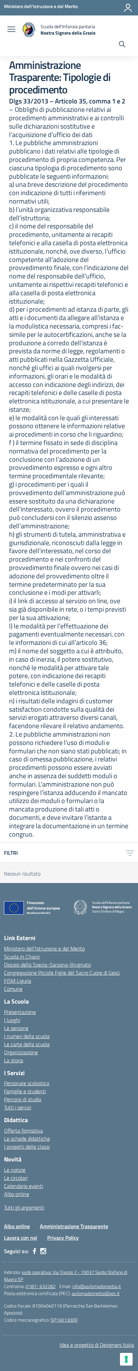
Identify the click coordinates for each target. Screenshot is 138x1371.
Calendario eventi (23, 1186)
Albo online (16, 1194)
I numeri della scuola (27, 1036)
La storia (13, 1060)
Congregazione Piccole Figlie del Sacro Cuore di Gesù (62, 973)
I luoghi (12, 1020)
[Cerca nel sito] (122, 45)
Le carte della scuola (27, 1044)
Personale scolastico (26, 1083)
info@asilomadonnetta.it (96, 1286)
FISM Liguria (17, 981)
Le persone (16, 1028)
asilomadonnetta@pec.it (96, 1293)
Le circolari (15, 1178)
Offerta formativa (23, 1130)
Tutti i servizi (17, 1107)
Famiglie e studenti (25, 1091)
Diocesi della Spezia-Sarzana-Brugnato (47, 965)
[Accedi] (128, 7)
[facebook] (34, 1251)
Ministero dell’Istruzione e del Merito (44, 948)
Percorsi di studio (22, 1099)
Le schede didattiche (27, 1139)
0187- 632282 (41, 1286)
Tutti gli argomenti (24, 1207)
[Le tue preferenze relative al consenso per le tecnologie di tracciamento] (126, 1359)
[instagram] (43, 1251)
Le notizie (14, 1170)
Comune (13, 989)
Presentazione (20, 1012)
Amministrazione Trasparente (74, 1226)
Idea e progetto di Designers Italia (97, 1345)
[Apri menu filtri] (130, 852)
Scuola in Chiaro (22, 957)
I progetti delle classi (27, 1147)
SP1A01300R (64, 1319)
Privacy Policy (63, 1238)
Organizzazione (21, 1052)
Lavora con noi (20, 1238)
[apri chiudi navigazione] (11, 30)
